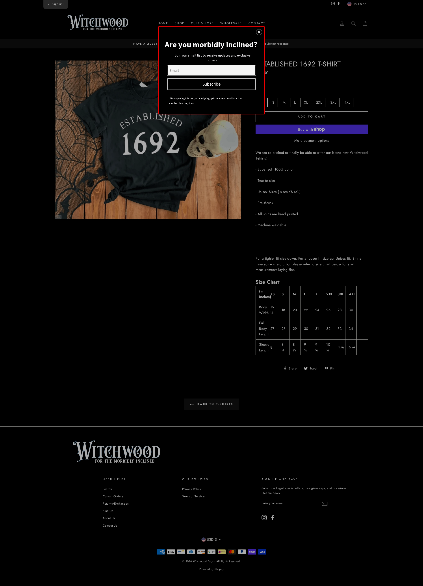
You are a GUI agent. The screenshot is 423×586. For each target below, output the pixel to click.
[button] (259, 32)
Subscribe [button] (211, 84)
